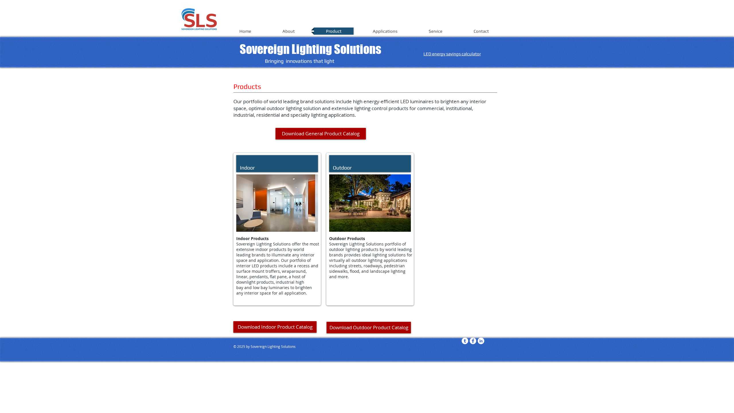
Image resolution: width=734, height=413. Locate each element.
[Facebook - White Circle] (473, 341)
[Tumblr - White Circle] (465, 341)
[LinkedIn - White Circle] (481, 341)
